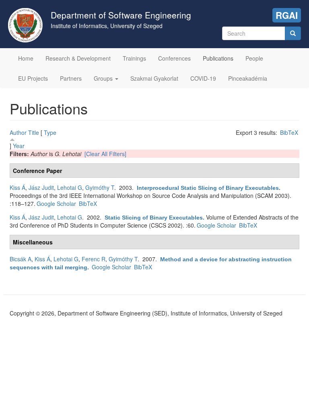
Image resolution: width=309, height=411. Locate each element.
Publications (218, 58)
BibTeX (289, 132)
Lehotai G (69, 187)
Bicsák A (20, 259)
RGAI (287, 15)
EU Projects (33, 78)
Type (50, 132)
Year (19, 146)
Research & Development (78, 58)
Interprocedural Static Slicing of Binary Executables (208, 188)
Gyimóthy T (99, 187)
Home (25, 58)
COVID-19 (203, 78)
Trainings (134, 58)
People (254, 58)
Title (33, 132)
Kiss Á (17, 187)
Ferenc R (93, 259)
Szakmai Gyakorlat (154, 78)
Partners (71, 78)
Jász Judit (41, 187)
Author (18, 132)
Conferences (174, 58)
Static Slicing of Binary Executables (154, 217)
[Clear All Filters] (105, 154)
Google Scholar (56, 203)
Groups (104, 78)
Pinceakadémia (247, 78)
